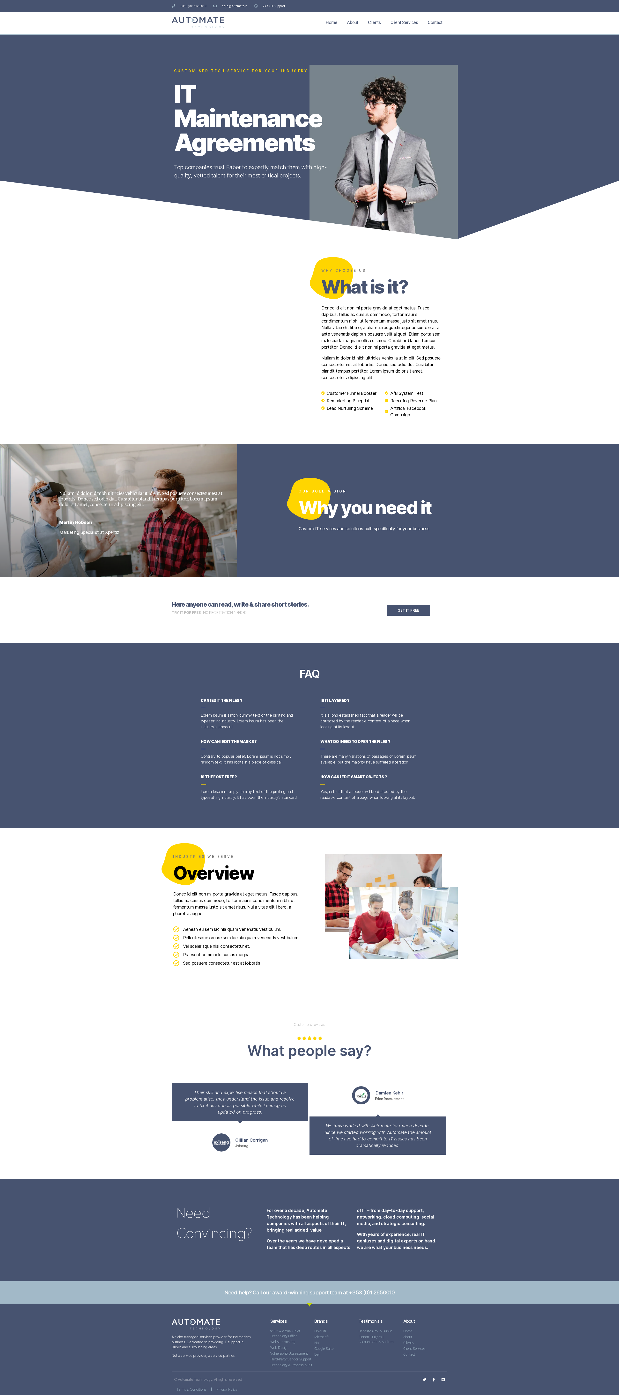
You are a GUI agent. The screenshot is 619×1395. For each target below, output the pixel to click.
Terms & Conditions (191, 1389)
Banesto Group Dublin (375, 1331)
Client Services (404, 22)
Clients (374, 22)
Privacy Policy (226, 1389)
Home (331, 22)
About (352, 22)
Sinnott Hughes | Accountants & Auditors (376, 1339)
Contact (435, 22)
